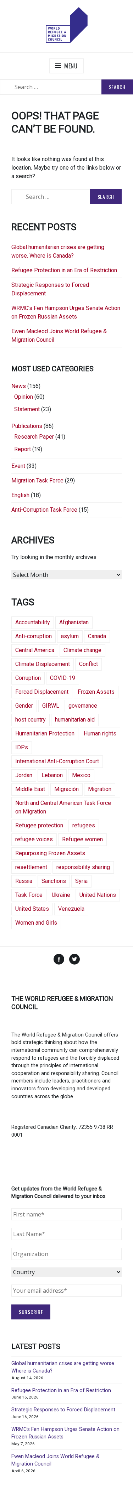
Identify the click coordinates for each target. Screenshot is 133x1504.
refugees (83, 825)
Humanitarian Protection (44, 733)
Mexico (81, 775)
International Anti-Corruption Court (57, 761)
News (18, 386)
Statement (27, 409)
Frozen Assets (96, 691)
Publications (26, 426)
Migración (66, 789)
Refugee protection (39, 825)
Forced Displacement (41, 691)
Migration (99, 789)
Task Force (29, 894)
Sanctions (53, 881)
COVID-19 (62, 678)
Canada (97, 636)
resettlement (31, 867)
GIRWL (50, 705)
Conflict (88, 664)
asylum (70, 636)
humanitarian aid (75, 719)
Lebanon (52, 775)
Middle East (30, 789)
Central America (34, 650)
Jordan (23, 775)
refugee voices (34, 839)
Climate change (82, 650)
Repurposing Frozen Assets (50, 853)
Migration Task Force (37, 480)
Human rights (100, 733)
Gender (24, 705)
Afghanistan (74, 622)
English (20, 495)
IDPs (21, 747)
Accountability (32, 622)
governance (82, 705)
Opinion (23, 396)
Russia (23, 881)
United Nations (97, 894)
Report (22, 449)
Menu (71, 66)
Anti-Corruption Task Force (44, 509)
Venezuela (71, 908)
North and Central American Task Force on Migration (63, 807)
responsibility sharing (83, 867)
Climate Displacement (42, 664)
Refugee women (82, 839)
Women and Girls (36, 922)
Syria (81, 881)
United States (32, 908)
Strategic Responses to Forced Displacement (63, 1410)
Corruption (28, 678)
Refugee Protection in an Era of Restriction (64, 270)
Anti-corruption (33, 636)
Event (18, 465)
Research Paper (34, 436)
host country (30, 719)
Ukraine (61, 894)
